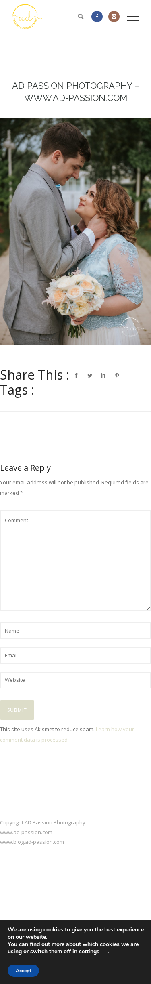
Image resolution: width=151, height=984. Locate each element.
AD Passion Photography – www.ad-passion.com (75, 91)
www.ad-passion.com (26, 832)
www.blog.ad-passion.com (32, 841)
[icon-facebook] (99, 16)
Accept (23, 970)
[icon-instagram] (114, 16)
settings (89, 951)
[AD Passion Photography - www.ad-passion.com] (75, 231)
